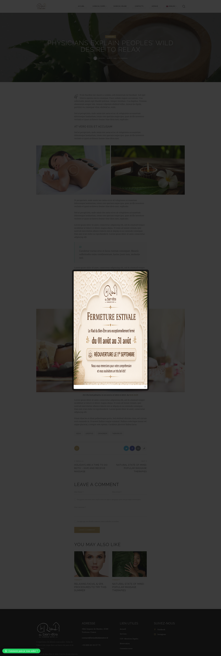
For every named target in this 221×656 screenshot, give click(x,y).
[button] (21, 651)
